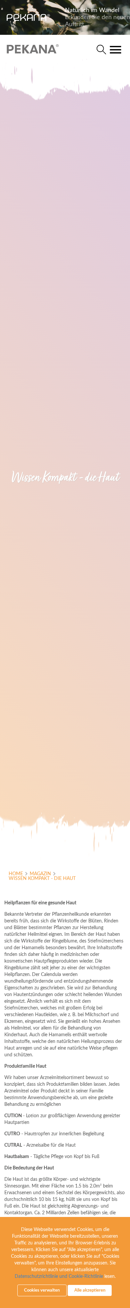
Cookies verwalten (42, 1290)
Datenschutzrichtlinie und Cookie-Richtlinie (59, 1276)
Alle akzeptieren (89, 1290)
